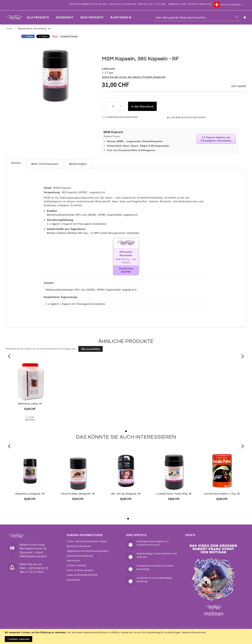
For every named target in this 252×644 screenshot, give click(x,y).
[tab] (81, 17)
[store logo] (14, 17)
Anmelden (174, 4)
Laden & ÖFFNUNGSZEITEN (82, 574)
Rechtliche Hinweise (79, 546)
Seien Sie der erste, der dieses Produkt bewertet (134, 77)
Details (16, 162)
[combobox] (197, 17)
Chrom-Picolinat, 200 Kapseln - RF (78, 493)
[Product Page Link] (30, 381)
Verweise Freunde (69, 36)
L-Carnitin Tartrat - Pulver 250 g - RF (174, 493)
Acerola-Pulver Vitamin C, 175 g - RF (222, 493)
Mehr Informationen (45, 163)
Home (9, 28)
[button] (229, 4)
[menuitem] (39, 17)
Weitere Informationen (194, 632)
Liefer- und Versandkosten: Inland (87, 541)
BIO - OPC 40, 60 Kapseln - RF (126, 493)
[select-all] (90, 349)
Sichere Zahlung (76, 565)
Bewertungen (78, 163)
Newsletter (73, 579)
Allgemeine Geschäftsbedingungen (87, 550)
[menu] (81, 17)
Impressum (73, 560)
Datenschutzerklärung (80, 555)
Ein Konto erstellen (199, 4)
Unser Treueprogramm (80, 570)
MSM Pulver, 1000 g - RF (30, 403)
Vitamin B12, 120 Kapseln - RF (30, 493)
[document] (126, 636)
